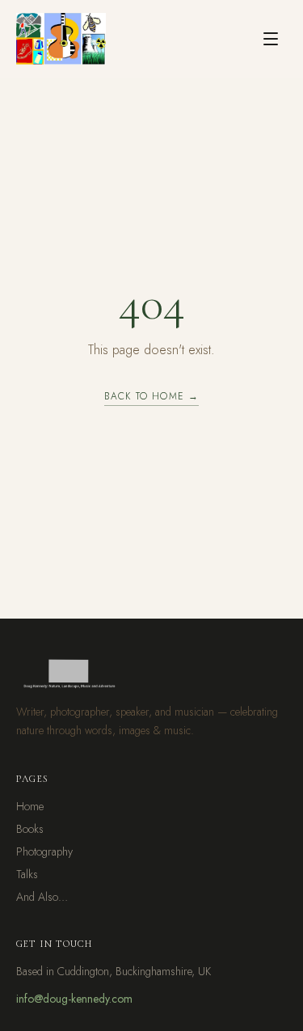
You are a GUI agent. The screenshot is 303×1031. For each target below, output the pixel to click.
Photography (44, 851)
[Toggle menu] (271, 39)
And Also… (42, 897)
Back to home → (152, 396)
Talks (27, 874)
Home (30, 806)
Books (30, 829)
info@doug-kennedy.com (74, 999)
